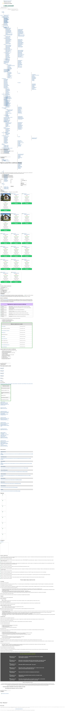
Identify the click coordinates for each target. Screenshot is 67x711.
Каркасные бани (6, 24)
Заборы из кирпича (8, 48)
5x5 (7, 463)
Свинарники (7, 124)
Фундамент (5, 27)
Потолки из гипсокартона (9, 98)
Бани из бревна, (3, 384)
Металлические (9, 67)
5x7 (9, 463)
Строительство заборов (3, 422)
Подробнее (5, 210)
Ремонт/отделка (4, 78)
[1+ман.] (1, 189)
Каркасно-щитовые (8, 53)
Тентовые (7, 112)
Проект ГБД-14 (16, 194)
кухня (4, 404)
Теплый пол (7, 91)
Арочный (2, 442)
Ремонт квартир (2, 403)
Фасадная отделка (6, 62)
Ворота (5, 63)
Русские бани (7, 54)
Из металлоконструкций (8, 113)
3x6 (3, 479)
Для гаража (9, 69)
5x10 (10, 463)
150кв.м (6, 458)
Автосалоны (7, 129)
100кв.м (5, 458)
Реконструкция (2, 434)
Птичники (7, 125)
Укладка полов (7, 88)
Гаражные (9, 74)
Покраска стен (7, 102)
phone (1, 156)
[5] (0, 180)
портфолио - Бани (6, 146)
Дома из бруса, (6, 383)
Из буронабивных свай (8, 30)
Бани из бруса (5, 23)
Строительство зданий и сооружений (8, 117)
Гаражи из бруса (8, 37)
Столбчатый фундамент (8, 31)
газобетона (8, 330)
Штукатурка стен (8, 101)
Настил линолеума (8, 92)
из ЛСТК (7, 114)
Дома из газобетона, (10, 383)
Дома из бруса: (3, 461)
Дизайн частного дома (6, 136)
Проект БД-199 (2, 370)
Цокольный (6, 414)
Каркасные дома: (3, 451)
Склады (5, 127)
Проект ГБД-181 (5, 234)
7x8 (14, 458)
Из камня (4, 424)
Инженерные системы (6, 61)
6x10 (11, 458)
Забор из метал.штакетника (9, 49)
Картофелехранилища (8, 123)
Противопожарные (10, 68)
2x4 (1, 487)
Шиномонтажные (8, 133)
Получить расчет (3, 364)
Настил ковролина (8, 90)
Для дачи (9, 66)
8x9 (18, 458)
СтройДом (1, 15)
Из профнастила (9, 73)
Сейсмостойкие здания (6, 121)
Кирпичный (2, 424)
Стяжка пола (7, 93)
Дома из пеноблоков (4, 330)
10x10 (25, 458)
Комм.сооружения (4, 107)
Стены (1, 290)
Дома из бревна (6, 21)
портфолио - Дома (6, 145)
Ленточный (3, 413)
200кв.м (6, 463)
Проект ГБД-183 (16, 247)
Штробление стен (8, 104)
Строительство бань (6, 52)
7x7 (13, 458)
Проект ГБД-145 (5, 247)
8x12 (20, 458)
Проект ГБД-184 (16, 273)
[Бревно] (23, 185)
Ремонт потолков (6, 95)
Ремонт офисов (6, 86)
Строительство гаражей (3, 417)
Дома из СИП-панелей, (24, 383)
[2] (1, 188)
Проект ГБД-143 (26, 194)
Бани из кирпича (8, 56)
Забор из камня (7, 51)
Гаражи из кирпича (8, 40)
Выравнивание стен (8, 103)
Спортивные (3, 443)
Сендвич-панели (2, 419)
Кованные (9, 70)
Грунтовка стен (7, 106)
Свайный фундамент (8, 28)
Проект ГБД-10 (5, 201)
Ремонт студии (5, 83)
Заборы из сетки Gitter (8, 45)
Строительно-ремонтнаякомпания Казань (5, 695)
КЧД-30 (1, 380)
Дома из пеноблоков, (15, 383)
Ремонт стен (5, 99)
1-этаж (1, 458)
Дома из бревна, (19, 383)
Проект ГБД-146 (5, 260)
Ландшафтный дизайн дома (4, 428)
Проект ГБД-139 (5, 221)
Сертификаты (1, 541)
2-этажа (3, 458)
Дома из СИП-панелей (4, 346)
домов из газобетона (6, 299)
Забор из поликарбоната (8, 50)
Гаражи (5, 35)
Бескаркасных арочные (10, 109)
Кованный (2, 425)
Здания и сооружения (3, 432)
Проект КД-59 (2, 375)
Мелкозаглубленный (3, 414)
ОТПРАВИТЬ (2, 157)
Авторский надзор (6, 119)
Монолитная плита (8, 29)
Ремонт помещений (6, 87)
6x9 (10, 458)
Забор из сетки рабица (8, 46)
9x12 (23, 458)
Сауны (6, 58)
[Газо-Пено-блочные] (23, 184)
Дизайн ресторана (6, 142)
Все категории (25, 471)
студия (8, 404)
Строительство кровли (6, 60)
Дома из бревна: (3, 466)
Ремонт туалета (6, 81)
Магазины (7, 132)
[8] (0, 182)
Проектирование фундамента (9, 34)
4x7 (7, 479)
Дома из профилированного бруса (5, 344)
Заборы (5, 44)
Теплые (1, 443)
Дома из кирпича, (29, 383)
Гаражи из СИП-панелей (8, 39)
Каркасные (7, 443)
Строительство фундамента (4, 411)
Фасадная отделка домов (3, 407)
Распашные (7, 71)
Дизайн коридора (6, 140)
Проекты (3, 17)
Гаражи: (2, 489)
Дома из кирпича (6, 22)
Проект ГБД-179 (26, 214)
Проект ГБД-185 (5, 273)
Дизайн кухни (5, 138)
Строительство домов (6, 26)
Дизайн (3, 135)
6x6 (7, 458)
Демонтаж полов (8, 89)
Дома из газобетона (6, 19)
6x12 (12, 458)
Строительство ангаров (3, 440)
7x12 (17, 458)
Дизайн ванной (5, 139)
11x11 (28, 458)
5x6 (8, 463)
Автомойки (7, 131)
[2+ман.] (1, 190)
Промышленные (9, 72)
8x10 (19, 458)
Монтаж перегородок (8, 105)
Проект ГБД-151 (16, 214)
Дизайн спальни (6, 141)
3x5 (2, 479)
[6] (0, 181)
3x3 (2, 487)
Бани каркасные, (7, 384)
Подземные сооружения (7, 120)
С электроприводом (10, 75)
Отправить (2, 691)
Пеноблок (5, 419)
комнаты (6, 404)
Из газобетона (3, 160)
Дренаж (7, 33)
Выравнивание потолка (8, 97)
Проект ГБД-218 (26, 247)
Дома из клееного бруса (4, 338)
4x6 (6, 479)
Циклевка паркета (8, 94)
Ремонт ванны (5, 80)
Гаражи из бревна (8, 38)
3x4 (1, 479)
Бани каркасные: (3, 485)
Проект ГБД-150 (26, 234)
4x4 (4, 483)
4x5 (5, 479)
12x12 (29, 458)
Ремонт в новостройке (6, 85)
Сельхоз (1, 435)
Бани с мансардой (8, 59)
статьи (5, 403)
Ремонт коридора (6, 84)
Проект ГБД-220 (16, 260)
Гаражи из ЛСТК (8, 41)
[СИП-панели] (23, 183)
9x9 (21, 458)
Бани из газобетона (8, 57)
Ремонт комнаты (6, 82)
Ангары (5, 108)
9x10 (22, 458)
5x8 (10, 479)
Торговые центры (8, 130)
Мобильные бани (8, 55)
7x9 (17, 463)
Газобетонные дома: (4, 456)
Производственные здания (7, 118)
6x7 (8, 458)
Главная (3, 16)
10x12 (26, 458)
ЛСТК (1, 444)
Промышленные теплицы (9, 122)
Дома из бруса (5, 20)
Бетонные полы (7, 42)
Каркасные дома (6, 18)
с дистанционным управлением (11, 65)
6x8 (9, 458)
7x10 (15, 458)
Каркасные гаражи (8, 36)
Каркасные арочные (10, 110)
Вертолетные (7, 116)
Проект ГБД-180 (26, 260)
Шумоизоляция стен (8, 100)
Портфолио (3, 144)
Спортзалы (7, 134)
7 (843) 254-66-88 (9, 5)
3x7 (4, 479)
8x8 (20, 463)
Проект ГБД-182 (16, 234)
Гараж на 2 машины (8, 43)
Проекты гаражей (6, 25)
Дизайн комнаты (6, 137)
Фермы (6, 126)
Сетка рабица (4, 425)
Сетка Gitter (7, 425)
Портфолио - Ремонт (6, 147)
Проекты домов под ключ (5, 159)
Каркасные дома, (2, 383)
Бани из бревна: (3, 478)
